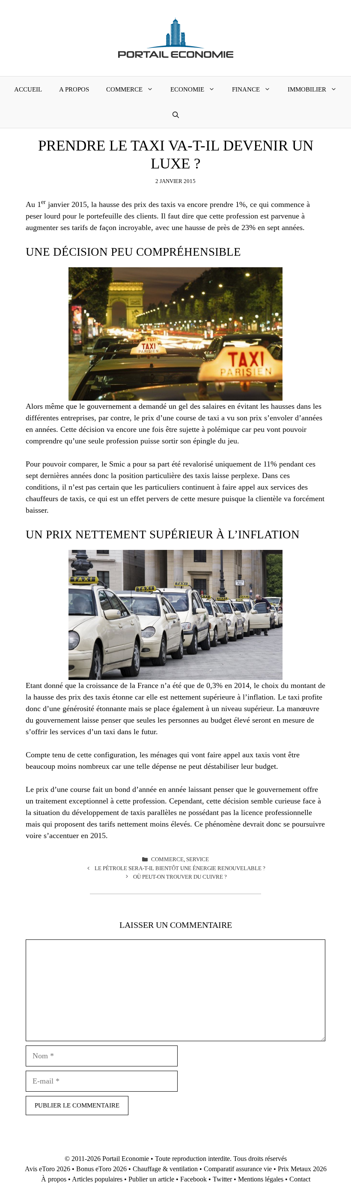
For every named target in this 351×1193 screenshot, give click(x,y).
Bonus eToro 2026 (101, 1168)
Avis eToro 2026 (47, 1168)
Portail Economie (125, 1158)
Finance (246, 89)
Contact (299, 1179)
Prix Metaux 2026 (302, 1168)
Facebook (193, 1179)
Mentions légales (260, 1179)
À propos (53, 1179)
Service (197, 859)
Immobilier (307, 89)
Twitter (222, 1179)
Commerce (124, 89)
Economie (187, 89)
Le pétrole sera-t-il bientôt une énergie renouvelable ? (180, 868)
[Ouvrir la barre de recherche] (175, 115)
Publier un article (151, 1179)
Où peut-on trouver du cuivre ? (180, 877)
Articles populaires (97, 1179)
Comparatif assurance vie (238, 1168)
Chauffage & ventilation (165, 1168)
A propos (74, 89)
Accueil (28, 89)
